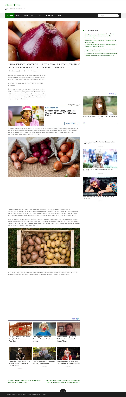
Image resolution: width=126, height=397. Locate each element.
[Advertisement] (63, 89)
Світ (32, 16)
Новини (10, 16)
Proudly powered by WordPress (16, 394)
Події (18, 16)
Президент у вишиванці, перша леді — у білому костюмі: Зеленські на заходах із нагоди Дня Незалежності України (99, 36)
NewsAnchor (35, 394)
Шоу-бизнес (50, 16)
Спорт (40, 16)
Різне (60, 16)
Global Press (12, 5)
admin (27, 71)
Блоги (26, 16)
